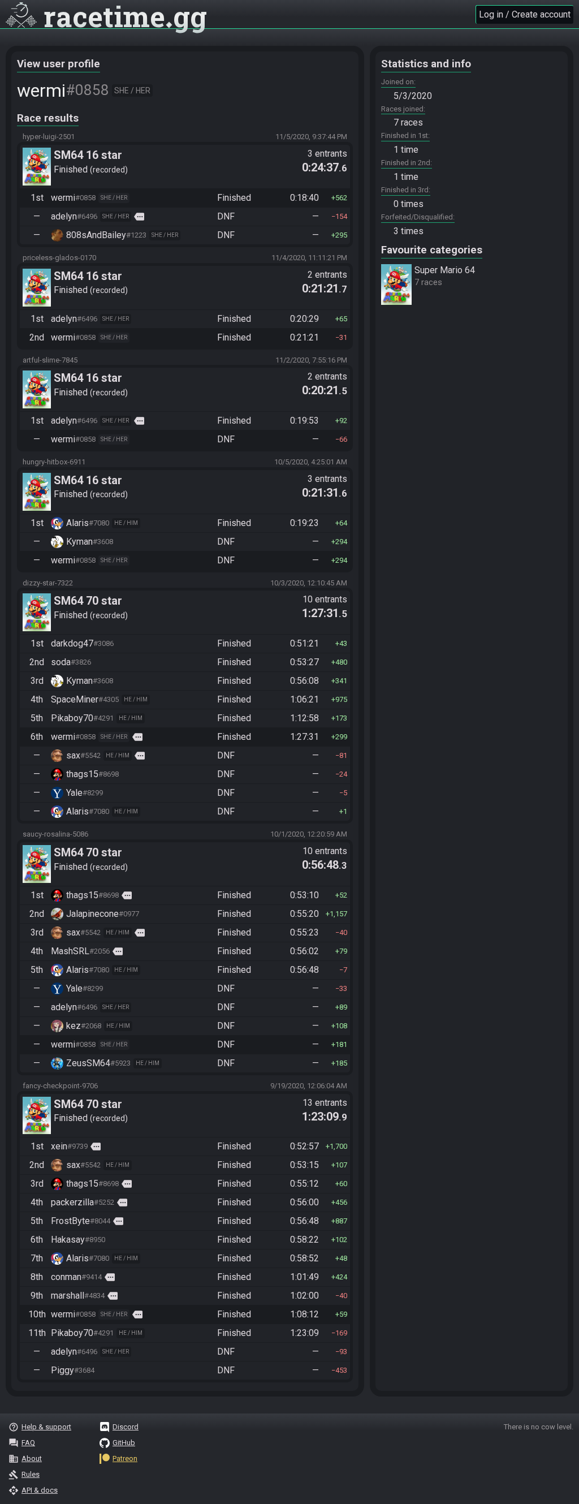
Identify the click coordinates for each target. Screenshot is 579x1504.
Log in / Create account (525, 14)
